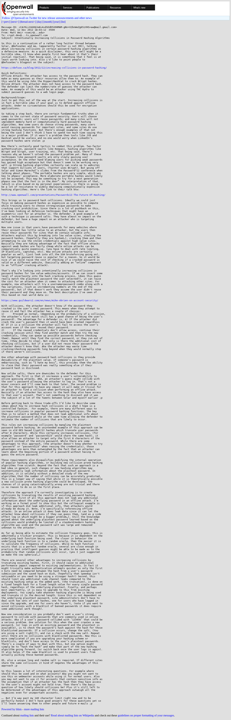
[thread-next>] (28, 21)
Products (44, 7)
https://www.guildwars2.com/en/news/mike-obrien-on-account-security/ (49, 300)
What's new (139, 7)
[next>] (15, 21)
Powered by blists (11, 709)
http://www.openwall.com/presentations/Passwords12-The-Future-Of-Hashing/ (53, 195)
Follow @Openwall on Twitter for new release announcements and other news (47, 17)
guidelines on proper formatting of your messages (146, 715)
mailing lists (27, 715)
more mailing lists (34, 709)
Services (67, 7)
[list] (63, 21)
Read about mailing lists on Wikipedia (72, 715)
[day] (40, 21)
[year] (56, 21)
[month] (47, 21)
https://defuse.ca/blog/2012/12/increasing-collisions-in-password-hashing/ (54, 67)
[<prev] (5, 21)
